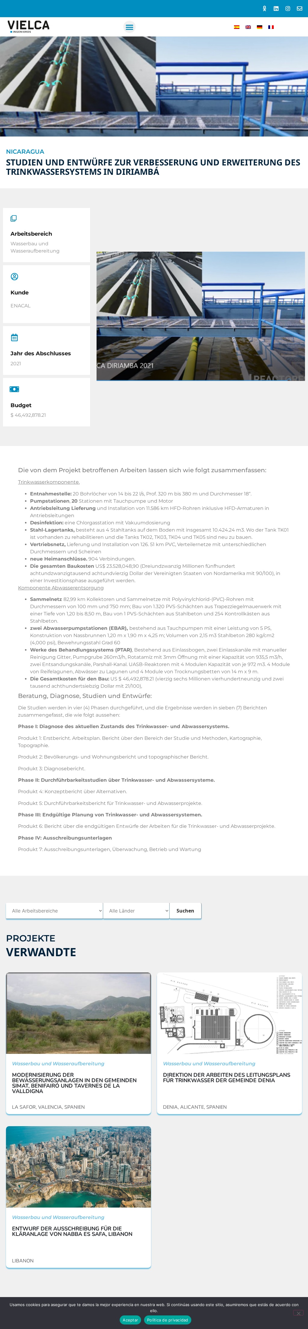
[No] (298, 1312)
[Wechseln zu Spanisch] (236, 27)
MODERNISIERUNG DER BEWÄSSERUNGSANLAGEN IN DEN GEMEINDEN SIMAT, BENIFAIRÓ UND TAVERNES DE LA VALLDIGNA (74, 1083)
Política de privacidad (167, 1320)
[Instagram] (287, 8)
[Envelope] (299, 8)
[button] (129, 27)
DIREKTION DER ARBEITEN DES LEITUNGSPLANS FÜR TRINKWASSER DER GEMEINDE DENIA (226, 1077)
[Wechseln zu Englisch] (248, 27)
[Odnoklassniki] (264, 8)
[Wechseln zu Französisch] (271, 27)
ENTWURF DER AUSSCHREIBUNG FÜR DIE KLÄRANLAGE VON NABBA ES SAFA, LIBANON (72, 1231)
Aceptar (130, 1320)
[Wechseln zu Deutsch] (259, 27)
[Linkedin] (276, 8)
